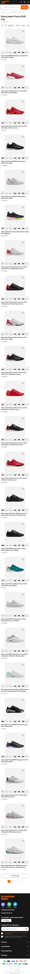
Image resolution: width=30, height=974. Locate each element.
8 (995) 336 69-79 (6, 913)
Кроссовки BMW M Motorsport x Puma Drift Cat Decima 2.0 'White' (13, 620)
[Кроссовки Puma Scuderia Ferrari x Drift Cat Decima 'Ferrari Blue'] (15, 567)
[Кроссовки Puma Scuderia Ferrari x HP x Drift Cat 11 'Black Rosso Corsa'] (15, 356)
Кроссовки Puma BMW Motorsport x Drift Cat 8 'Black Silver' (14, 725)
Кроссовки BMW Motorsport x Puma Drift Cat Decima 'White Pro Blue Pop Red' (14, 655)
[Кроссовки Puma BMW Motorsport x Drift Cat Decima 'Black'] (15, 743)
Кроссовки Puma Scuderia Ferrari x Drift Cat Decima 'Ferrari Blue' (14, 584)
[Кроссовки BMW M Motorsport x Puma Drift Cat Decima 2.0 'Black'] (15, 532)
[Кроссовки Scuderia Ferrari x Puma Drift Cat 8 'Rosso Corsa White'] (15, 74)
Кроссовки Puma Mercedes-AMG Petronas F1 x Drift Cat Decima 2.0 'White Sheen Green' (15, 690)
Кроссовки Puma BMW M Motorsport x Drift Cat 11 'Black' (13, 162)
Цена (17, 25)
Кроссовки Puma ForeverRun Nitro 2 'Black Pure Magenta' (15, 232)
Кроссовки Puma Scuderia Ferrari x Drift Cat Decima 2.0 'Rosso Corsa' (14, 408)
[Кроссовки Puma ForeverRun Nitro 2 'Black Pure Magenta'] (15, 215)
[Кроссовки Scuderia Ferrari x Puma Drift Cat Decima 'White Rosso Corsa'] (15, 813)
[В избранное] (23, 31)
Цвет (23, 25)
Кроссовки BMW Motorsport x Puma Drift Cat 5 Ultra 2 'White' (14, 56)
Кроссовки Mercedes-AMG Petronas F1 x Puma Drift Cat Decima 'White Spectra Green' (14, 866)
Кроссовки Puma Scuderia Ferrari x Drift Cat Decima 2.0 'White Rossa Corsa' (14, 267)
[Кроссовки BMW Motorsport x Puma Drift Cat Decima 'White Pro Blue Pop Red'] (15, 637)
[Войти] (21, 2)
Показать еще (15, 875)
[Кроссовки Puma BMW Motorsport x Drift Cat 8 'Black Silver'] (15, 708)
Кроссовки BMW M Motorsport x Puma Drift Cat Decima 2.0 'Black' (13, 549)
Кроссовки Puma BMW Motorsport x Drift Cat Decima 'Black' (14, 760)
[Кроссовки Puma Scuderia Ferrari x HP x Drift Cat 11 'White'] (15, 321)
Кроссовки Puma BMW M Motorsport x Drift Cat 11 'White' (13, 197)
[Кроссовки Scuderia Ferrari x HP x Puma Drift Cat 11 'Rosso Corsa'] (15, 461)
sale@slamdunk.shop (7, 910)
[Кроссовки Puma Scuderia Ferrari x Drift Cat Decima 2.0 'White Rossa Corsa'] (15, 250)
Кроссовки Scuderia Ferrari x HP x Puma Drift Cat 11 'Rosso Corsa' (14, 479)
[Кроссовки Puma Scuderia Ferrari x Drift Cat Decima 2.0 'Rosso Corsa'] (15, 391)
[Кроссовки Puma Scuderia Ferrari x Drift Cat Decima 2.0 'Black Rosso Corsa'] (15, 285)
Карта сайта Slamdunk (15, 969)
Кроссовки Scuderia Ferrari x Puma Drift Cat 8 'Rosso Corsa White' (14, 91)
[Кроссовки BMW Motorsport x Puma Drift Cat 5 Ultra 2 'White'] (15, 39)
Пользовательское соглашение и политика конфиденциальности (15, 972)
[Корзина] (24, 2)
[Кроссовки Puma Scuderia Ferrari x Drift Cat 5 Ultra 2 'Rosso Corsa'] (15, 109)
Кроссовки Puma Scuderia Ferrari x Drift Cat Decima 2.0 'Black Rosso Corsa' (14, 303)
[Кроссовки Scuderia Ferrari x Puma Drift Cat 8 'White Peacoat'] (15, 778)
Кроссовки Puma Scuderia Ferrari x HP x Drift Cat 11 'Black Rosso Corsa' (14, 373)
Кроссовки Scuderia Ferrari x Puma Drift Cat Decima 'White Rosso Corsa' (14, 831)
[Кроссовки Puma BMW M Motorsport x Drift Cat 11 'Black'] (15, 144)
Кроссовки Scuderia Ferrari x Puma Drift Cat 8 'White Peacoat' (14, 796)
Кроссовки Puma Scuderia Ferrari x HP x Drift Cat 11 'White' (14, 338)
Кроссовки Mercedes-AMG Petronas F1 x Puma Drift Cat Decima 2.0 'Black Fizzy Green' (14, 514)
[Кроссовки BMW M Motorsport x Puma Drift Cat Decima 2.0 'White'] (15, 602)
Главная (3, 12)
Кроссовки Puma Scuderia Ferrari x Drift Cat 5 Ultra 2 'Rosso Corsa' (14, 127)
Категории (10, 25)
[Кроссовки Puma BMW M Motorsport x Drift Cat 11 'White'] (15, 180)
